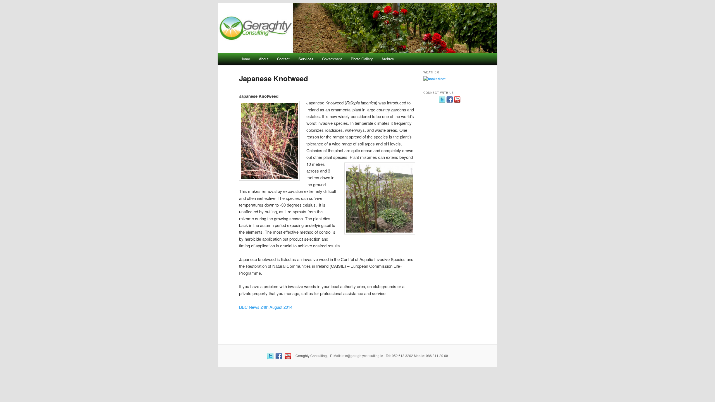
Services (306, 58)
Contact (283, 58)
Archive (388, 58)
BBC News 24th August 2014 (265, 307)
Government (332, 58)
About (263, 58)
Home (245, 58)
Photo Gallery (362, 58)
